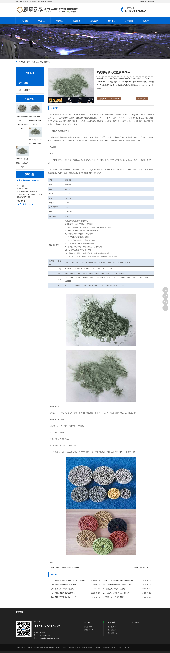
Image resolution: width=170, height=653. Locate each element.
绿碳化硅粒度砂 (24, 90)
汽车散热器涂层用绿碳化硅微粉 (114, 589)
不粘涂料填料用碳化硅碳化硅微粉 (63, 585)
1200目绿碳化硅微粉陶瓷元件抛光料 (116, 593)
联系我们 (151, 2)
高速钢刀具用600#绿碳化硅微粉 (62, 589)
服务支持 (94, 21)
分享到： (51, 562)
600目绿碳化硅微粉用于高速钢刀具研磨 (117, 585)
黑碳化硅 (59, 21)
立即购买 (142, 98)
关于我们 (129, 21)
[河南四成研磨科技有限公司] (47, 10)
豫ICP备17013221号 (114, 647)
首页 (28, 62)
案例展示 (76, 21)
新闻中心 (111, 21)
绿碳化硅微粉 (45, 62)
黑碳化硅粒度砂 (112, 633)
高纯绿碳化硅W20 (146, 567)
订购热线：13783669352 (109, 98)
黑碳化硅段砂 (112, 627)
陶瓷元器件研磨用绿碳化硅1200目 (63, 597)
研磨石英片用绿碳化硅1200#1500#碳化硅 (118, 580)
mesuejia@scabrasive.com (29, 191)
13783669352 (165, 290)
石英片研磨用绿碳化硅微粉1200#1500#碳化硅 (68, 580)
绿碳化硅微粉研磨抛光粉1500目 (67, 567)
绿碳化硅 (143, 2)
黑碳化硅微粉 (112, 630)
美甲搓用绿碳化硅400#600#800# (63, 593)
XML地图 (126, 647)
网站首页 (24, 21)
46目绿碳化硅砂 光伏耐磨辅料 (113, 597)
